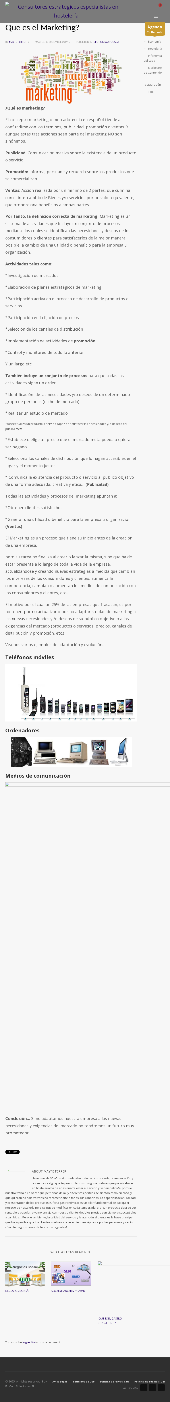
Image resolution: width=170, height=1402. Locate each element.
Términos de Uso (84, 1381)
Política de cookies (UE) (149, 1381)
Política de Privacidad (114, 1381)
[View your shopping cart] (162, 6)
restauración (152, 84)
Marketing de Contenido (153, 70)
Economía (154, 41)
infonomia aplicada (106, 42)
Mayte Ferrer (18, 42)
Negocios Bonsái (17, 1291)
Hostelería (155, 49)
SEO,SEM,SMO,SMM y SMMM (68, 1291)
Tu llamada (154, 29)
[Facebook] (152, 1387)
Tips (151, 92)
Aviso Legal (59, 1381)
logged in (29, 1342)
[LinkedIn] (143, 1387)
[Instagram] (161, 1387)
